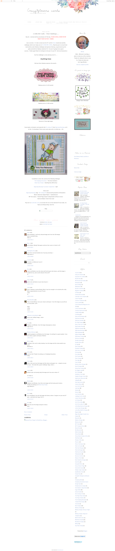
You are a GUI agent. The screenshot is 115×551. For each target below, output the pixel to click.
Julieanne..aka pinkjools (32, 315)
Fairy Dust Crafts (79, 350)
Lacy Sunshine (78, 394)
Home (29, 22)
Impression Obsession (80, 378)
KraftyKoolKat (30, 299)
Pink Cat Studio (79, 446)
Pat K (28, 393)
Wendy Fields (76, 167)
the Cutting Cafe (79, 493)
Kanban (77, 390)
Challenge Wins (62, 23)
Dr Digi (76, 344)
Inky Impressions (79, 382)
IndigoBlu (77, 380)
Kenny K (77, 392)
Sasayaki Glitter (79, 464)
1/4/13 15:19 (30, 328)
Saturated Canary (79, 468)
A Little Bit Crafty (35, 202)
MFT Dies (77, 424)
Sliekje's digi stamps (80, 470)
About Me (38, 22)
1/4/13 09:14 (30, 239)
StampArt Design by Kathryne (82, 475)
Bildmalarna (78, 286)
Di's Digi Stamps (79, 322)
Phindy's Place (78, 440)
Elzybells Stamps (79, 348)
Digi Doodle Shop (79, 326)
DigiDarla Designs (79, 328)
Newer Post (27, 414)
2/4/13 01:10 (30, 399)
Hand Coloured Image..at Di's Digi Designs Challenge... (84, 224)
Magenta (77, 412)
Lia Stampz (77, 400)
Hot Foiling (77, 372)
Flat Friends (78, 356)
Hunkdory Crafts (79, 374)
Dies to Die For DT (79, 324)
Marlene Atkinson (31, 332)
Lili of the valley (79, 402)
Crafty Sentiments (79, 308)
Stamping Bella (78, 479)
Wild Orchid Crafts (79, 517)
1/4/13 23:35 (30, 390)
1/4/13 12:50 (30, 296)
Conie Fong (78, 298)
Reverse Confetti (79, 456)
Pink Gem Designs (79, 448)
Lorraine (29, 260)
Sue (28, 323)
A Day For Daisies (79, 274)
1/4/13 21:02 (30, 377)
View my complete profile (82, 64)
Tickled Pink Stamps (80, 501)
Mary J (28, 243)
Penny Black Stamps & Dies (81, 436)
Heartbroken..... (78, 215)
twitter (48, 220)
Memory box (78, 422)
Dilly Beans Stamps (79, 336)
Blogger (85, 531)
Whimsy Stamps (79, 507)
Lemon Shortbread (79, 398)
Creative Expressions (80, 310)
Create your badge (77, 171)
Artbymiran (77, 282)
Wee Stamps (78, 505)
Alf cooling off (49, 127)
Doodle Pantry (78, 342)
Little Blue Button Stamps (81, 406)
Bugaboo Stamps (79, 290)
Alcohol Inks (78, 278)
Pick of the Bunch (79, 444)
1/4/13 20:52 (30, 366)
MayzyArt (77, 418)
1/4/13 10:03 (30, 265)
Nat (28, 402)
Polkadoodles (78, 454)
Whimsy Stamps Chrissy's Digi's (82, 509)
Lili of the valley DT (79, 404)
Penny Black (78, 434)
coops (28, 370)
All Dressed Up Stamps (80, 280)
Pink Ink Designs (79, 450)
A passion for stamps (80, 276)
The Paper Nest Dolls (80, 495)
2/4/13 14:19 (30, 408)
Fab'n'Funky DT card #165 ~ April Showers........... (84, 235)
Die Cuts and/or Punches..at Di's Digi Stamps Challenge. (84, 192)
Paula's (54, 43)
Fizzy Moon (77, 354)
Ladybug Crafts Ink (79, 396)
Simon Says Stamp (43, 384)
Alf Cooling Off (42, 192)
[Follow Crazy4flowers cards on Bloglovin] (80, 537)
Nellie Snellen (78, 432)
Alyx (28, 269)
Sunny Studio (78, 491)
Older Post (64, 414)
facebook (41, 220)
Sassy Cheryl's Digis (80, 466)
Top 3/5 (49, 23)
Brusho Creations (79, 288)
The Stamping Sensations (40, 180)
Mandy (28, 381)
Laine (28, 287)
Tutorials (77, 503)
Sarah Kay (77, 462)
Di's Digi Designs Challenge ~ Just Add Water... (84, 204)
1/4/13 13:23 (30, 311)
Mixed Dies (77, 428)
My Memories (78, 430)
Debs (28, 232)
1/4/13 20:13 (30, 357)
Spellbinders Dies (79, 471)
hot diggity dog (78, 370)
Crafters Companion (80, 300)
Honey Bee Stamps (79, 368)
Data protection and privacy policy (73, 22)
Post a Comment (28, 412)
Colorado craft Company (81, 296)
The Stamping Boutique (80, 499)
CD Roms (77, 292)
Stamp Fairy (78, 473)
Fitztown (77, 352)
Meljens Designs (79, 420)
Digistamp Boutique (60, 127)
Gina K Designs (78, 366)
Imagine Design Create (80, 376)
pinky (28, 352)
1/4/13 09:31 (30, 247)
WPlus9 (77, 523)
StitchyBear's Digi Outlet (81, 487)
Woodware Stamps (79, 521)
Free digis (77, 360)
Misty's (29, 341)
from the (77, 362)
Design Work (50, 22)
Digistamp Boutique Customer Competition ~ (45, 186)
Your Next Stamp (79, 525)
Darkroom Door (78, 318)
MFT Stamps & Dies (79, 426)
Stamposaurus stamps (80, 485)
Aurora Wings (78, 284)
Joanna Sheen (78, 384)
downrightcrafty (31, 250)
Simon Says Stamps (39, 182)
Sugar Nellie (78, 489)
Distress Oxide (78, 338)
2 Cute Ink (77, 272)
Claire (28, 361)
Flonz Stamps (78, 358)
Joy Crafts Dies (79, 386)
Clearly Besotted (79, 294)
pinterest (55, 220)
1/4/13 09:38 (30, 256)
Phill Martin (78, 438)
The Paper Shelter (79, 497)
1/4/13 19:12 (30, 348)
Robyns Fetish (78, 458)
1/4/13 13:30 (30, 319)
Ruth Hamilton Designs (80, 460)
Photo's (77, 442)
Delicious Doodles (79, 320)
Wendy (82, 51)
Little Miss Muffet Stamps (81, 410)
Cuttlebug (77, 314)
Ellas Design (78, 346)
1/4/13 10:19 (30, 276)
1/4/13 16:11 (30, 337)
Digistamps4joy (78, 332)
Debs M (29, 279)
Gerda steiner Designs (80, 364)
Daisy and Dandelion (80, 316)
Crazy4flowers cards (44, 10)
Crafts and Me (78, 302)
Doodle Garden (78, 340)
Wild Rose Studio (79, 519)
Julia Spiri (77, 388)
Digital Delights (79, 334)
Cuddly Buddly (78, 312)
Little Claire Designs (80, 408)
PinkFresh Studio (79, 452)
